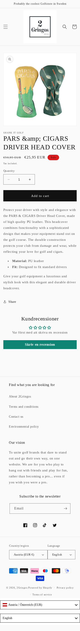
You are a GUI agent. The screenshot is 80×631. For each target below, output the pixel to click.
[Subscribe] (65, 508)
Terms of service (42, 594)
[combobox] (40, 604)
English (57, 554)
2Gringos (22, 587)
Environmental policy (24, 426)
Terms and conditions (23, 406)
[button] (5, 27)
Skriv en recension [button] (40, 344)
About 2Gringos (20, 396)
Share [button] (12, 301)
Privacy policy (65, 587)
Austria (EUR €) (24, 554)
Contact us (16, 416)
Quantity (9, 170)
